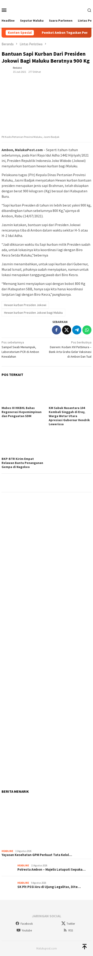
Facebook (27, 924)
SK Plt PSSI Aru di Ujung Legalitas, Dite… (49, 887)
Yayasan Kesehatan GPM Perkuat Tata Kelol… (37, 855)
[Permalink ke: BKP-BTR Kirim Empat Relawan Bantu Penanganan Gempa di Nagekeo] (23, 444)
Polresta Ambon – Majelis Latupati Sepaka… (51, 869)
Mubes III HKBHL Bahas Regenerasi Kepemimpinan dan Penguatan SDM (22, 412)
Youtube (27, 930)
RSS (70, 930)
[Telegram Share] (76, 329)
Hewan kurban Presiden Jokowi (25, 305)
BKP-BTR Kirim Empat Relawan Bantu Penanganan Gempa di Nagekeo (22, 463)
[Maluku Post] (46, 9)
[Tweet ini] (66, 329)
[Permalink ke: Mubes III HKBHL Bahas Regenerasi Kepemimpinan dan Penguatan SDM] (23, 393)
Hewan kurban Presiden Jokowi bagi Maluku (33, 313)
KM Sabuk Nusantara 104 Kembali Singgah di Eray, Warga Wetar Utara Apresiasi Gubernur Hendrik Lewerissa (69, 416)
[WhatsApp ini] (86, 329)
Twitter (71, 924)
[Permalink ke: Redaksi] (6, 69)
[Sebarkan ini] (56, 329)
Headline (7, 851)
